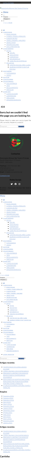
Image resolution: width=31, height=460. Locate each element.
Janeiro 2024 (7, 408)
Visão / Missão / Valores (14, 293)
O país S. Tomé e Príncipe (14, 289)
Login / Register (8, 3)
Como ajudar (11, 344)
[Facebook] (15, 184)
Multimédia (7, 322)
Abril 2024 (7, 402)
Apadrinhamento (12, 351)
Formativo (13, 310)
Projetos (9, 316)
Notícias (6, 328)
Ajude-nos (6, 342)
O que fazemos (8, 301)
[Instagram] (19, 184)
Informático (14, 312)
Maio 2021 (7, 414)
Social (12, 305)
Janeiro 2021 (7, 423)
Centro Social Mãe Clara (18, 318)
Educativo (13, 308)
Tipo (7, 336)
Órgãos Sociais (11, 297)
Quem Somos (7, 285)
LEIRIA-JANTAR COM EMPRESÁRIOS (16, 371)
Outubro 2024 (8, 398)
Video (8, 326)
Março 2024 (7, 404)
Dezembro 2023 (8, 410)
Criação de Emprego (17, 314)
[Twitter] (12, 184)
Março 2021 (7, 419)
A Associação (11, 291)
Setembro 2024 (8, 400)
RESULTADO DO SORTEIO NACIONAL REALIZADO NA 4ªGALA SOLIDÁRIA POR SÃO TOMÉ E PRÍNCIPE (16, 381)
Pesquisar (6, 18)
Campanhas (10, 347)
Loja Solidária (8, 330)
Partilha (9, 340)
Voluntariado (8, 332)
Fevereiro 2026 (8, 396)
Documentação (12, 299)
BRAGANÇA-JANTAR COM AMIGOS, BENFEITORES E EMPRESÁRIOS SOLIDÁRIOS (15, 375)
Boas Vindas (10, 287)
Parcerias (9, 349)
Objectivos (10, 295)
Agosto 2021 (7, 412)
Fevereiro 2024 (8, 406)
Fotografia (10, 324)
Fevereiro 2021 (8, 421)
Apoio (8, 303)
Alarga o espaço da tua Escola (20, 320)
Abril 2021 (7, 416)
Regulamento (11, 338)
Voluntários (10, 334)
